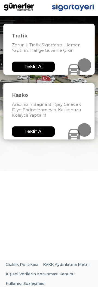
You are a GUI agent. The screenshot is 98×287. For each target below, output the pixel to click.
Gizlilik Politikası (22, 264)
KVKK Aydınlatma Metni (66, 264)
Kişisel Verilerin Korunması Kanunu (40, 274)
